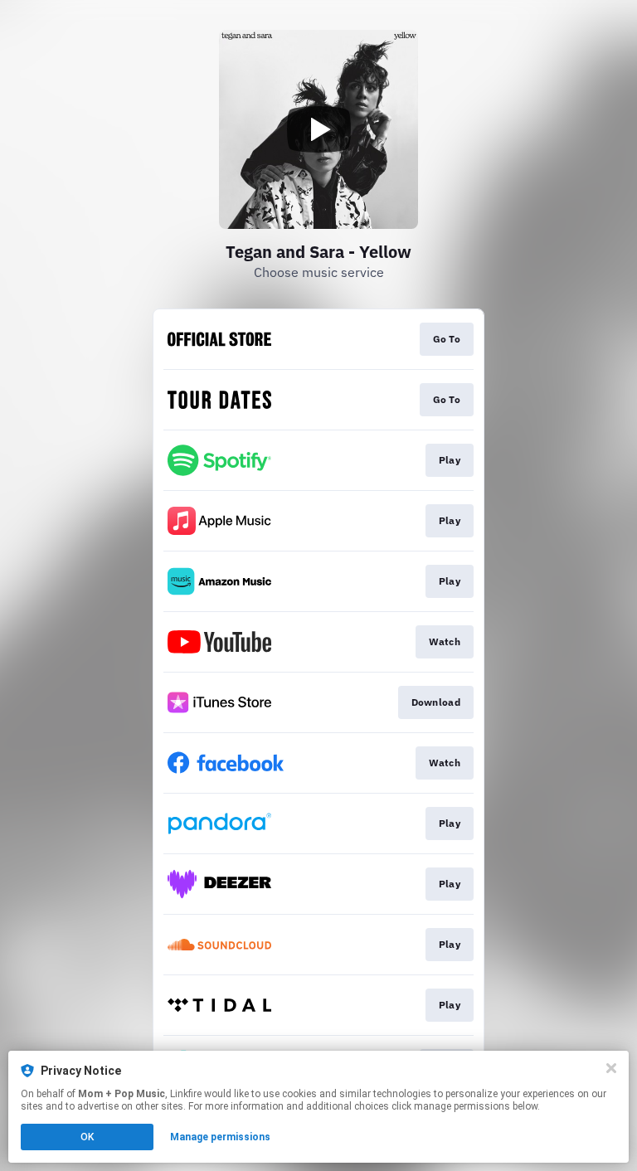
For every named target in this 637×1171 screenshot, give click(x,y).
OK (87, 1137)
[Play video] (318, 129)
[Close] (611, 1068)
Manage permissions (220, 1137)
